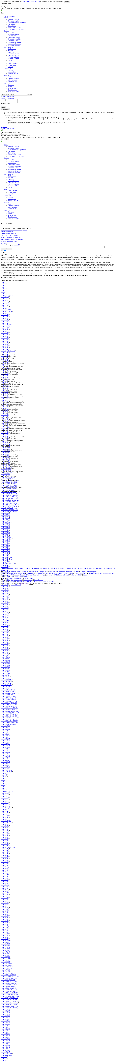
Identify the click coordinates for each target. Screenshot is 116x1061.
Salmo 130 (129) (5, 742)
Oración (6, 31)
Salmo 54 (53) (5, 865)
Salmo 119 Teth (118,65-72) (9, 490)
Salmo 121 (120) (5, 727)
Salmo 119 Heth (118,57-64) (9, 701)
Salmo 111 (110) (5, 675)
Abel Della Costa (16, 585)
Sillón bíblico (12, 26)
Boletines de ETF (13, 73)
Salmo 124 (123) (5, 732)
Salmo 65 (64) (5, 387)
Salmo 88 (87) (5, 637)
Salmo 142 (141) (5, 762)
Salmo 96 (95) (5, 650)
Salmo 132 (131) (5, 745)
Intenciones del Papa (14, 45)
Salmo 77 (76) (5, 406)
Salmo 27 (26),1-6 (6, 324)
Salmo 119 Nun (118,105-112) (9, 498)
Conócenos (11, 85)
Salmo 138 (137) (5, 755)
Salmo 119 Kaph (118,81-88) (9, 493)
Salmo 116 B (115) (6, 685)
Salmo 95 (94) (5, 649)
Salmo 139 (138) (5, 757)
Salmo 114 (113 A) (6, 680)
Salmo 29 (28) (5, 329)
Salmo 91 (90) (5, 642)
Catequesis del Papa (13, 54)
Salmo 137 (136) (5, 753)
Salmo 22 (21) (5, 316)
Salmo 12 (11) (5, 298)
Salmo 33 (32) (5, 336)
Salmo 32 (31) (5, 334)
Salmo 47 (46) (5, 853)
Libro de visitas (12, 80)
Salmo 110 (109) (5, 673)
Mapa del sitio (12, 88)
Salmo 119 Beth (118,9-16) (8, 479)
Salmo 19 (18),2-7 (6, 310)
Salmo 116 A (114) (6, 683)
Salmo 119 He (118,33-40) (8, 696)
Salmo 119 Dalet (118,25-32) (9, 482)
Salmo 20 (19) (5, 313)
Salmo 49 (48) (5, 857)
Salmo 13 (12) (5, 300)
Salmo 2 (3, 284)
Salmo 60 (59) (5, 591)
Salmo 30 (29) (5, 331)
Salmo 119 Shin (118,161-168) (9, 722)
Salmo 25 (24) (5, 321)
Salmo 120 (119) (5, 726)
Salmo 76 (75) (5, 617)
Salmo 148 (4, 773)
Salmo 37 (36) (5, 343)
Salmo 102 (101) (5, 447)
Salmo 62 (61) (5, 595)
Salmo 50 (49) (5, 858)
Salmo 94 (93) (5, 434)
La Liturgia (11, 32)
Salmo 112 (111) (5, 676)
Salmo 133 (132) (5, 747)
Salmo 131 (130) (5, 744)
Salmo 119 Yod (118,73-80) (8, 704)
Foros (9, 76)
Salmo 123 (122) (5, 731)
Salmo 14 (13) (5, 302)
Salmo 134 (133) (5, 749)
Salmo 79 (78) (5, 622)
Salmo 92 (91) (5, 644)
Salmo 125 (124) (5, 734)
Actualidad (7, 68)
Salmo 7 (3, 292)
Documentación (8, 47)
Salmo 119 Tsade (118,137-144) (10, 505)
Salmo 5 (3, 288)
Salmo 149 (4, 775)
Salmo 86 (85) (5, 634)
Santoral (10, 50)
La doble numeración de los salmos (11, 237)
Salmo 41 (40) (5, 349)
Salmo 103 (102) (5, 662)
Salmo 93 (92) (5, 645)
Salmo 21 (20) (5, 315)
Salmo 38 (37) (5, 344)
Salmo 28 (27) (5, 328)
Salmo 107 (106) (5, 668)
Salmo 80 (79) (5, 624)
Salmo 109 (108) (5, 459)
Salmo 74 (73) (5, 614)
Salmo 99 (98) (5, 442)
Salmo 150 (4, 776)
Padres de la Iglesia (13, 57)
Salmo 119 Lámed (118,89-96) (9, 495)
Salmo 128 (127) (5, 739)
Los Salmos (11, 24)
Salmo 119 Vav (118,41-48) (8, 485)
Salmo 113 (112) (5, 678)
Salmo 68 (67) (5, 604)
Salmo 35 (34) (5, 339)
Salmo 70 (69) (5, 608)
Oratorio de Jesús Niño (14, 39)
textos (2, 250)
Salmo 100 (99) (5, 657)
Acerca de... (7, 83)
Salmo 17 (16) (5, 306)
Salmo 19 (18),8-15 (6, 311)
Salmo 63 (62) (5, 596)
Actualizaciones (12, 90)
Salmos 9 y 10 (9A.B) (7, 295)
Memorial (11, 86)
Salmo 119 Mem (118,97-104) (9, 497)
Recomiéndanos (12, 81)
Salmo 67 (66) (5, 603)
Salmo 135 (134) (5, 750)
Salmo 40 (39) (5, 347)
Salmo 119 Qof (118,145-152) (9, 506)
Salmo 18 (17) (5, 308)
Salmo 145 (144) (5, 767)
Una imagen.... (12, 72)
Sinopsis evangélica (13, 21)
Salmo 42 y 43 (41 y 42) (8, 351)
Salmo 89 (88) (5, 426)
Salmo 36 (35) (5, 341)
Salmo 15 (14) (5, 303)
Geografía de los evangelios (16, 29)
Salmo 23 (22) (5, 318)
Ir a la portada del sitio (7, 231)
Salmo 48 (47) (5, 855)
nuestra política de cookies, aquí (31, 1)
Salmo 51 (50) (5, 364)
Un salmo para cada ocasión (9, 241)
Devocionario (12, 36)
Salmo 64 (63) (5, 598)
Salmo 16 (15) (5, 305)
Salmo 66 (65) (5, 601)
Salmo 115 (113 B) (6, 469)
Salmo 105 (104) (5, 452)
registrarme (4, 127)
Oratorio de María (13, 40)
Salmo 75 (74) (5, 616)
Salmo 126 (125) (5, 735)
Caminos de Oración (14, 37)
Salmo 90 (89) (5, 640)
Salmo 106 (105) (5, 667)
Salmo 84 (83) (5, 631)
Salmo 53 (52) (5, 863)
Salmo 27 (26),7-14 (6, 326)
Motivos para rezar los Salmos (9, 235)
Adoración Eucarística (14, 42)
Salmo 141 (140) (5, 760)
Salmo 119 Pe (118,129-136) (9, 503)
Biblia (6, 17)
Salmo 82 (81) (5, 415)
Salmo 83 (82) (5, 629)
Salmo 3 (3, 285)
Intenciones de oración (14, 44)
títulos (2, 252)
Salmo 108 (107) (5, 670)
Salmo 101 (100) (5, 658)
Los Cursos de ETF (13, 55)
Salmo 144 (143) (5, 765)
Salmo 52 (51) (5, 862)
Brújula (10, 60)
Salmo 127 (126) (5, 737)
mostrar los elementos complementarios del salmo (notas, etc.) (14, 230)
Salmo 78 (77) (5, 621)
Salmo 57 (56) (5, 586)
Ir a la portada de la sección (8, 233)
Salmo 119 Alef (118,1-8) (8, 690)
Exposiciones (12, 65)
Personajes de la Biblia (14, 27)
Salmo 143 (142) (5, 763)
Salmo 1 (3, 282)
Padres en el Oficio (13, 58)
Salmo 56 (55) (5, 868)
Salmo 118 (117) (5, 688)
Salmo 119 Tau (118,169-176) (9, 724)
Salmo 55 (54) (5, 867)
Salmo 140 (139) (5, 758)
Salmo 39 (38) (5, 346)
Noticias (10, 70)
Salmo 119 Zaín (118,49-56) (9, 699)
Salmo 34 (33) (5, 338)
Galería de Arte (12, 63)
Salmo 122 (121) (5, 729)
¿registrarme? (11, 98)
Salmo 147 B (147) (6, 771)
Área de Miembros (13, 91)
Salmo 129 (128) (5, 740)
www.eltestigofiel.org (25, 583)
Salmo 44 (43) (5, 352)
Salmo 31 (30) (5, 333)
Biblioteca (11, 52)
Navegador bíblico (13, 19)
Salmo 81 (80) (5, 626)
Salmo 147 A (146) (6, 770)
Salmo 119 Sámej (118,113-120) (10, 500)
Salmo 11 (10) (5, 297)
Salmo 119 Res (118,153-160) (9, 721)
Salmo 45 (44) (5, 850)
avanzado (16, 245)
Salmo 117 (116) (5, 474)
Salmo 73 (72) (5, 613)
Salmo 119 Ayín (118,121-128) (9, 501)
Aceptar (67, 1)
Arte (5, 62)
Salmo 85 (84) (5, 632)
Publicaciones (12, 49)
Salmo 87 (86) (5, 635)
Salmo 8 (3, 293)
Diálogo (6, 75)
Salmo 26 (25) (5, 323)
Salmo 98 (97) (5, 653)
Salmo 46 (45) (5, 852)
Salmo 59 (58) (5, 590)
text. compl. (4, 254)
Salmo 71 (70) (5, 609)
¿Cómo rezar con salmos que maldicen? (12, 239)
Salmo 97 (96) (5, 652)
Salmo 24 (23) (5, 320)
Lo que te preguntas (13, 78)
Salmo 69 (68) (5, 606)
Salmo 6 (3, 290)
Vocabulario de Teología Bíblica (17, 22)
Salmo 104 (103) (5, 663)
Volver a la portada (9, 16)
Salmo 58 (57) (5, 375)
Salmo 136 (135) (5, 752)
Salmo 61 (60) (5, 593)
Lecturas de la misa (13, 34)
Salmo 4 (3, 287)
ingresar (3, 98)
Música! (10, 67)
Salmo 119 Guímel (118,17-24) (9, 693)
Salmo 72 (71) (5, 398)
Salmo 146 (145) (5, 768)
